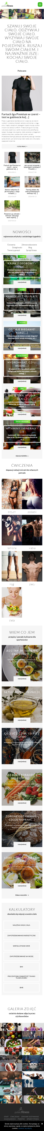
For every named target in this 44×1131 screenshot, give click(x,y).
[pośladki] (32, 494)
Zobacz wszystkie (21, 895)
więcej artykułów (21, 456)
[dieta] (12, 602)
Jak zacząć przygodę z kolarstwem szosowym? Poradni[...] (32, 167)
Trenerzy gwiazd (13, 250)
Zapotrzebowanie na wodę (21, 956)
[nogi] (12, 566)
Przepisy (21, 1119)
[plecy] (32, 566)
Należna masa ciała (21, 925)
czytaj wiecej (22, 282)
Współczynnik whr (21, 946)
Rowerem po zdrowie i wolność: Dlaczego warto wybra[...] (12, 215)
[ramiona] (12, 530)
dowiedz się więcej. (25, 1128)
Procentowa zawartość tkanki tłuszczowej (21, 977)
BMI (21, 967)
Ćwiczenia (11, 245)
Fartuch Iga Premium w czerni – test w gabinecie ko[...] (12, 167)
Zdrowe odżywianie (29, 245)
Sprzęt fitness (31, 250)
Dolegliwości (17, 247)
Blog (30, 247)
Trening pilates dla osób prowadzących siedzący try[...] (32, 191)
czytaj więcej (21, 146)
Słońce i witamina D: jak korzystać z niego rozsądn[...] (12, 191)
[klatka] (32, 530)
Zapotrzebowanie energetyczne (21, 935)
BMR (21, 988)
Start (6, 1117)
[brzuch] (12, 494)
